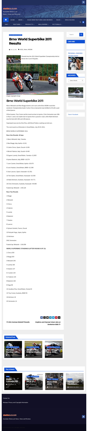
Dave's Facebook (73, 114)
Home (12, 20)
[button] (80, 22)
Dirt (7, 24)
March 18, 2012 (74, 387)
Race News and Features (13, 347)
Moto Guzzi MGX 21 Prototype (32, 381)
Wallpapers (43, 24)
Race (58, 20)
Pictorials (56, 24)
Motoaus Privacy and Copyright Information (15, 402)
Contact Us (6, 398)
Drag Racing (70, 20)
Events (49, 379)
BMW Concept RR (12, 380)
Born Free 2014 (52, 383)
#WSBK (30, 49)
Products (29, 24)
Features (17, 24)
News (20, 20)
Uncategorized (34, 376)
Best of (70, 379)
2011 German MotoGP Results (19, 322)
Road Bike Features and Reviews (40, 20)
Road (8, 376)
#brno (25, 49)
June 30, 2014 (53, 387)
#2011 (21, 49)
